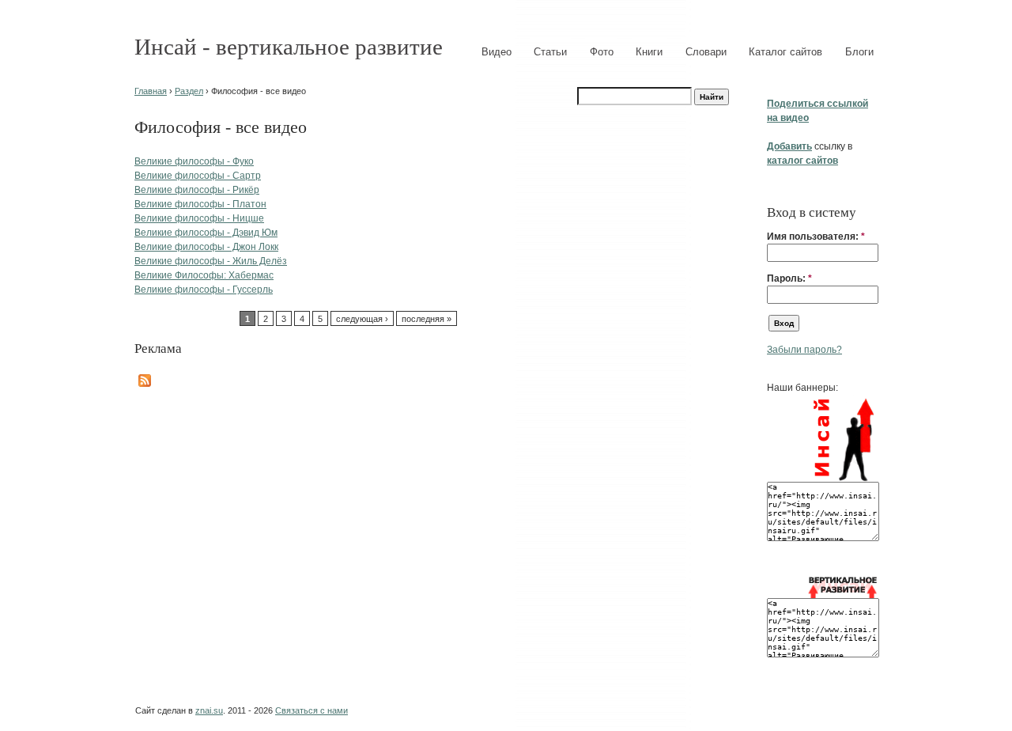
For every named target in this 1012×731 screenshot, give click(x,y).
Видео (496, 52)
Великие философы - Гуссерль (203, 289)
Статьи (550, 52)
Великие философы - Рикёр (196, 189)
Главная (150, 91)
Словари (706, 52)
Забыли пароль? (804, 349)
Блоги (859, 52)
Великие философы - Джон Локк (206, 246)
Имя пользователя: (816, 236)
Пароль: (789, 278)
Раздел (189, 91)
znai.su (209, 710)
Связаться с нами (311, 710)
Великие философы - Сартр (197, 175)
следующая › (362, 319)
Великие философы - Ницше (199, 218)
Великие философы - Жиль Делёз (210, 261)
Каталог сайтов (785, 52)
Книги (649, 52)
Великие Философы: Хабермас (204, 275)
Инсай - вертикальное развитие (288, 46)
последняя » (426, 319)
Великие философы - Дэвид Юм (206, 232)
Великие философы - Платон (200, 204)
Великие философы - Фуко (194, 161)
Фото (602, 52)
